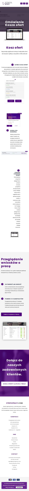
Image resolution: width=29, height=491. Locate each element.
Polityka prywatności (14, 445)
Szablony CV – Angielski (14, 430)
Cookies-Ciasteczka (14, 447)
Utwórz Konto (14, 440)
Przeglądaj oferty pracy (14, 420)
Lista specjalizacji (14, 422)
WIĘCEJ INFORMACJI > (9, 487)
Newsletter (14, 438)
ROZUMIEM (19, 487)
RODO (14, 449)
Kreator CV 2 (14, 428)
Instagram (14, 469)
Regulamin (14, 443)
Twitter (14, 467)
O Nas (14, 441)
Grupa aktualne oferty (14, 463)
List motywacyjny (14, 424)
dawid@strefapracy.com (14, 461)
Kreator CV (14, 426)
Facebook (14, 465)
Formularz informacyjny (14, 457)
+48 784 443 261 (14, 459)
